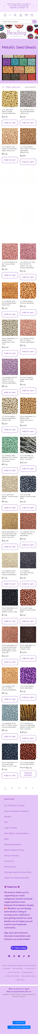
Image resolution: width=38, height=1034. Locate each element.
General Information (12, 844)
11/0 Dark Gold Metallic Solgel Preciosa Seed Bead (27, 229)
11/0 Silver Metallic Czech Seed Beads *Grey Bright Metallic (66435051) (9, 191)
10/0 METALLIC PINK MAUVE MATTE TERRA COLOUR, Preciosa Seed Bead (27, 264)
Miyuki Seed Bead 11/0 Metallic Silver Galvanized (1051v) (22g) (10, 341)
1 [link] (5, 788)
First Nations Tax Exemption (16, 833)
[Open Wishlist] (26, 15)
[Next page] (32, 788)
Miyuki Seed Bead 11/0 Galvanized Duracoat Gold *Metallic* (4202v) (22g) (28, 191)
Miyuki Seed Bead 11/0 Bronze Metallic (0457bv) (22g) (28, 647)
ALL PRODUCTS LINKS (14, 805)
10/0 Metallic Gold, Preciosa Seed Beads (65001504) (9, 303)
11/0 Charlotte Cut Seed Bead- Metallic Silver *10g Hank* (27, 457)
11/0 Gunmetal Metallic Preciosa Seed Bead (28, 496)
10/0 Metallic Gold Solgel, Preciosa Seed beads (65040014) (9, 148)
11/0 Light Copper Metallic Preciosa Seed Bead (28, 609)
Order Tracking (10, 828)
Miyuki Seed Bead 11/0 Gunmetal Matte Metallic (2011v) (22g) (10, 764)
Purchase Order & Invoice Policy (18, 872)
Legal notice (20, 980)
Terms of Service (11, 855)
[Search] (34, 22)
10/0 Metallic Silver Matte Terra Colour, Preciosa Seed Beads (9, 572)
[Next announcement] (33, 6)
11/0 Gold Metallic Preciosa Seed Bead (27, 302)
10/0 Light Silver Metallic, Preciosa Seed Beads (10, 496)
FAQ (6, 822)
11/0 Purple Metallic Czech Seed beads (27, 687)
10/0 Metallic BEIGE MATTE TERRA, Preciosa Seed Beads (27, 340)
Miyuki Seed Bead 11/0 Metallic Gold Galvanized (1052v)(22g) (28, 419)
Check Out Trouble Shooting (16, 878)
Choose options (28, 774)
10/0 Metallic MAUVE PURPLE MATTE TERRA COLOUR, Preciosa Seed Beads (9, 380)
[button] (5, 15)
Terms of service (13, 972)
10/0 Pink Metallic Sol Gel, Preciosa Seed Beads (9, 264)
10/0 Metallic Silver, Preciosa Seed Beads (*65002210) (27, 111)
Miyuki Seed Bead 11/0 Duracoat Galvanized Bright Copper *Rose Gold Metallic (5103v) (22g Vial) (10, 649)
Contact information (12, 976)
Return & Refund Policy (14, 850)
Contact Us (9, 861)
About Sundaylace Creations (16, 811)
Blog (6, 839)
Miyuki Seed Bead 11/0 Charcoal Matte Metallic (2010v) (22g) (10, 609)
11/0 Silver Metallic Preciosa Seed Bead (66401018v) (9, 418)
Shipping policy (27, 972)
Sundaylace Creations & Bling (18, 965)
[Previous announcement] (4, 6)
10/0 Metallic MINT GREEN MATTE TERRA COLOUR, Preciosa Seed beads (10, 458)
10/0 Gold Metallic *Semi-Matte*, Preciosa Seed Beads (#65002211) (28, 149)
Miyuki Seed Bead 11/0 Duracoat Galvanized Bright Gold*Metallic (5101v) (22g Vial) (10, 534)
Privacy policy (30, 968)
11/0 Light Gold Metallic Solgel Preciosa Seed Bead (9, 111)
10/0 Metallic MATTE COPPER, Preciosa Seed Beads (27, 533)
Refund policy (10, 867)
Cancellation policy (28, 976)
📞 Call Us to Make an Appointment (19, 1027)
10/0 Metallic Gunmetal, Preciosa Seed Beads (27, 572)
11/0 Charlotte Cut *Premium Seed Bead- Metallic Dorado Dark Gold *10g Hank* (28, 726)
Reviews (7, 817)
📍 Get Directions (19, 1022)
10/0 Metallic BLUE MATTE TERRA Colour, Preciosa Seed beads (10, 725)
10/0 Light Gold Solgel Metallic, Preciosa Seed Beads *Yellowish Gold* (10, 229)
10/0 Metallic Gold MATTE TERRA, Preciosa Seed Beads (9, 688)
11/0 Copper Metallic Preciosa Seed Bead (27, 763)
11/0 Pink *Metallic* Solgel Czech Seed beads (27, 379)
